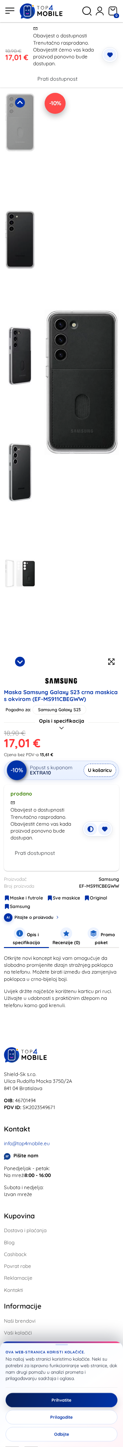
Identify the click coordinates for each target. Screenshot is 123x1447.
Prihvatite (61, 1400)
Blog (9, 1242)
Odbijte (61, 1434)
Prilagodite (61, 1417)
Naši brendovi (19, 1321)
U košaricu (100, 770)
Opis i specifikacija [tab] (26, 938)
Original (98, 898)
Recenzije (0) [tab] (66, 942)
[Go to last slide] (20, 103)
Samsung (20, 906)
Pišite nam (25, 1155)
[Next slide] (20, 662)
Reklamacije (18, 1278)
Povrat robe (17, 1266)
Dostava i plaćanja (25, 1230)
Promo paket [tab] (105, 938)
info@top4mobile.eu (27, 1143)
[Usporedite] (90, 829)
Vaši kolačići (18, 1333)
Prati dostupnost (57, 78)
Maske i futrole (26, 898)
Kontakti (13, 1290)
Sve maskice (66, 898)
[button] (20, 149)
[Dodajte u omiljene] (109, 55)
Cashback (15, 1254)
